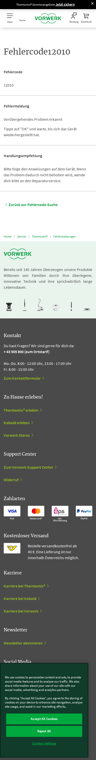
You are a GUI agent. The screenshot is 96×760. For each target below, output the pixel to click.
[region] (44, 710)
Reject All (44, 731)
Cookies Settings (44, 743)
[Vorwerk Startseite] (48, 18)
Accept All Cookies (44, 719)
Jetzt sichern (65, 4)
